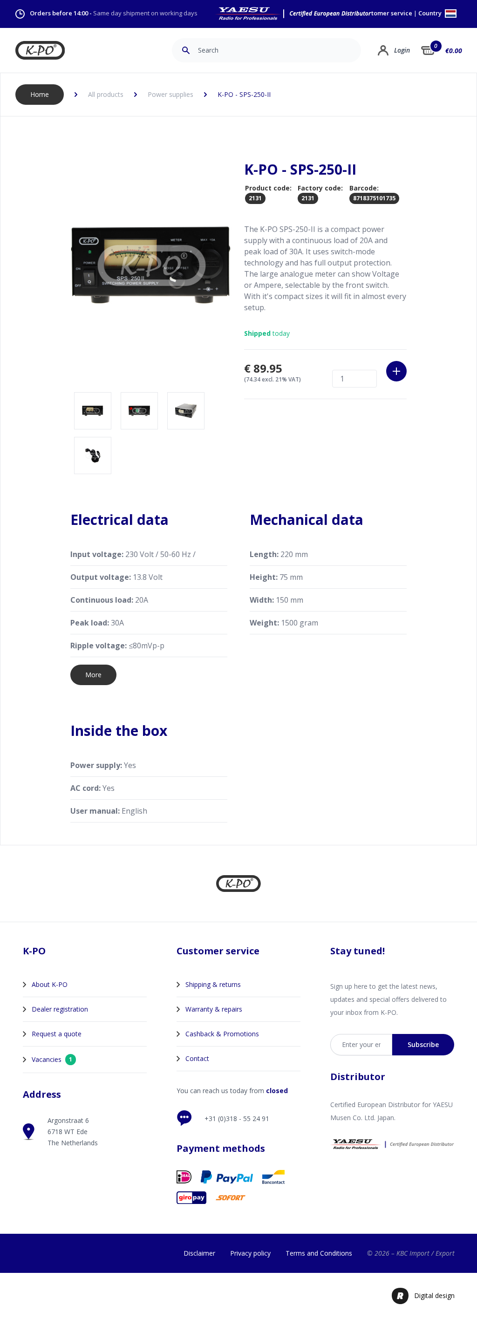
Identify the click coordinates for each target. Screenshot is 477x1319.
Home (39, 94)
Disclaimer (199, 1253)
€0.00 (453, 50)
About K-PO (50, 984)
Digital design (434, 1295)
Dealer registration (60, 1009)
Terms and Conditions (319, 1253)
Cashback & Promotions (222, 1033)
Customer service (386, 13)
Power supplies (170, 94)
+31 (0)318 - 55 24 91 (236, 1118)
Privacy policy (250, 1253)
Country (430, 13)
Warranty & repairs (213, 1009)
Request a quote (57, 1033)
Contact (197, 1058)
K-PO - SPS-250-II (244, 94)
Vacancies (52, 1059)
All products (105, 94)
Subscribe (423, 1044)
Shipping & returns (213, 984)
